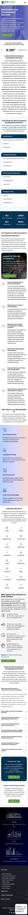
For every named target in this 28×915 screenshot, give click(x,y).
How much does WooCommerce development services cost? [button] (10, 718)
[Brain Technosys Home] (8, 2)
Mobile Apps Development (8, 878)
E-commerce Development (9, 876)
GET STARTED (6, 660)
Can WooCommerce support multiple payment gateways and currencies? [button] (12, 731)
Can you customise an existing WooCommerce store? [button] (10, 724)
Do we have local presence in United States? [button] (11, 750)
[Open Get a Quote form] (25, 907)
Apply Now (13, 801)
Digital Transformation (8, 880)
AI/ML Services (6, 882)
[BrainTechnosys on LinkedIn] (14, 912)
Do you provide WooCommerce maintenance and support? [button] (10, 743)
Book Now (19, 911)
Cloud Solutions (6, 886)
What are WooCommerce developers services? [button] (12, 712)
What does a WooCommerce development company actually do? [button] (11, 689)
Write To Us (6, 35)
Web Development (6, 874)
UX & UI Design (6, 888)
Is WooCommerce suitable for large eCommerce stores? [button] (11, 737)
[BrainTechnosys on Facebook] (9, 912)
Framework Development (8, 884)
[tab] (14, 689)
